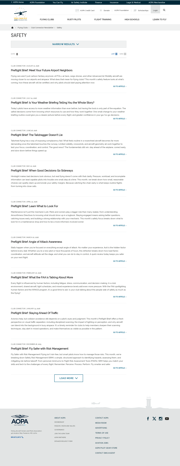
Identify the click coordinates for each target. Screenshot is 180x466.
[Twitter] (155, 419)
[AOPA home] (20, 22)
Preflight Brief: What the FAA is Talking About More (42, 277)
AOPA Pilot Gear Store (106, 448)
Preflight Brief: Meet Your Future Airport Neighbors (41, 70)
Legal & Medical (134, 2)
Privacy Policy (102, 438)
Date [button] (13, 54)
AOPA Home (18, 2)
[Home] (14, 27)
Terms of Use (101, 433)
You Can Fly (58, 2)
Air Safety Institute (79, 2)
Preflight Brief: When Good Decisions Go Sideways (42, 170)
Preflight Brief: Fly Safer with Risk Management (39, 348)
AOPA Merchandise (157, 2)
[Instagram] (161, 419)
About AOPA (59, 418)
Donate (106, 10)
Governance (59, 430)
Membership (59, 422)
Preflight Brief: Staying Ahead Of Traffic (34, 313)
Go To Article (119, 86)
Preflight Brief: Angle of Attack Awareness (36, 241)
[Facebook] (149, 419)
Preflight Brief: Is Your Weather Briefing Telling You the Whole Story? (52, 102)
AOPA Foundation (37, 2)
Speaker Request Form (63, 441)
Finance (98, 2)
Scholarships (143, 10)
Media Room (100, 423)
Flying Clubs (47, 19)
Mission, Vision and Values (64, 426)
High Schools (132, 19)
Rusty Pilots (74, 19)
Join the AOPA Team (61, 433)
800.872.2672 (16, 437)
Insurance (114, 2)
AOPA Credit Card (87, 10)
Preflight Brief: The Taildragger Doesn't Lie (37, 135)
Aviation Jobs (101, 443)
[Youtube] (167, 419)
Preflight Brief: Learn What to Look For (34, 206)
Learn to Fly (159, 19)
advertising (101, 428)
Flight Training (102, 19)
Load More (67, 378)
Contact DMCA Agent (105, 453)
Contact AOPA (101, 418)
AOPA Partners (60, 437)
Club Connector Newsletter (42, 28)
